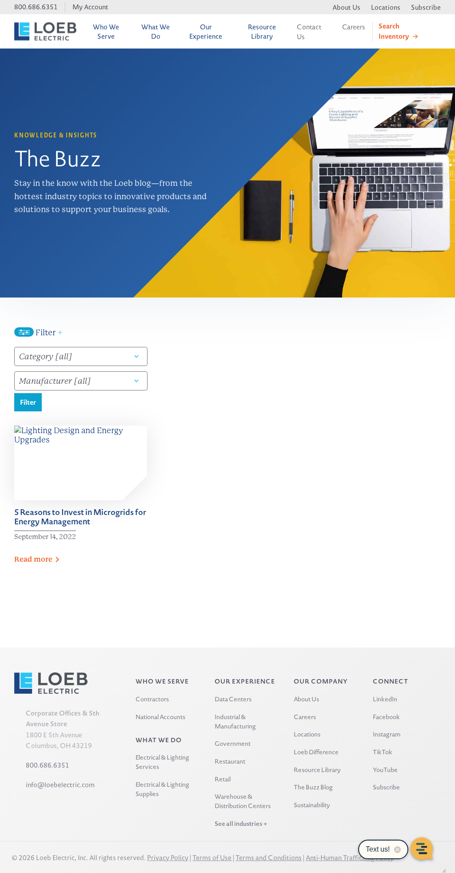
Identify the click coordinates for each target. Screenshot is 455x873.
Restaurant (230, 761)
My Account (90, 7)
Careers (353, 27)
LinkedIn (385, 699)
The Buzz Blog (313, 787)
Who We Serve (106, 31)
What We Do (155, 31)
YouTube (385, 769)
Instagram (386, 734)
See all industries (238, 823)
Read (33, 559)
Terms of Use (211, 857)
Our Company (321, 681)
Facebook (386, 716)
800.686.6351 (36, 7)
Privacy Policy (167, 857)
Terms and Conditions (268, 857)
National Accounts (160, 716)
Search (394, 30)
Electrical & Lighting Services (162, 761)
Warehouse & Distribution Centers (243, 801)
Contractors (152, 699)
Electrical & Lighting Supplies (162, 789)
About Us (346, 7)
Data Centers (233, 699)
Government (233, 743)
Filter (48, 332)
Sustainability (312, 804)
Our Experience (205, 31)
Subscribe (426, 7)
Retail (223, 779)
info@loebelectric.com (60, 784)
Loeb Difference (316, 751)
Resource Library (262, 31)
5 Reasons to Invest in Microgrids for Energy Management (80, 516)
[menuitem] (106, 31)
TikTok (382, 751)
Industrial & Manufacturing (235, 721)
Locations (385, 7)
